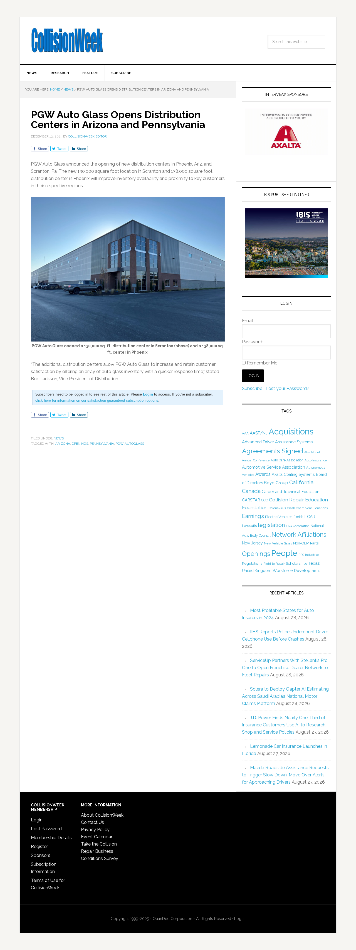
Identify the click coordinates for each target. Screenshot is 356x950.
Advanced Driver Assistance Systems (277, 441)
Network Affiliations (298, 534)
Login (37, 819)
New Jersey (252, 543)
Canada (251, 491)
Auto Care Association (287, 460)
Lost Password (46, 828)
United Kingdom (256, 570)
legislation (271, 525)
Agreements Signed (272, 451)
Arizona (62, 444)
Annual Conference (256, 460)
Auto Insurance (316, 460)
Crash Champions (299, 508)
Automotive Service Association (273, 467)
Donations (320, 508)
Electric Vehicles (278, 516)
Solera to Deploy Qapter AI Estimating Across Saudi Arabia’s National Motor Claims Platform (285, 696)
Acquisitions (291, 431)
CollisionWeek (67, 40)
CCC (264, 500)
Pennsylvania (102, 444)
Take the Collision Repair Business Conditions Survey (99, 851)
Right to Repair (274, 564)
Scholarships (296, 563)
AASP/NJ (259, 433)
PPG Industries (308, 554)
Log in (240, 918)
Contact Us (92, 822)
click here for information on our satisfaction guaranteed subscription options (96, 400)
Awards (263, 474)
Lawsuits (249, 525)
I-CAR (310, 516)
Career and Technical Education (290, 491)
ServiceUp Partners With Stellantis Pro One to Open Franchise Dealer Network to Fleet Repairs (285, 668)
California (301, 482)
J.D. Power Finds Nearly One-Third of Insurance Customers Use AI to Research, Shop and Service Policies (284, 725)
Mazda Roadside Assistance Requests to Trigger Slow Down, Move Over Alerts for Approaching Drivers (285, 775)
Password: (252, 341)
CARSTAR (251, 500)
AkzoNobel (312, 452)
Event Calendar (96, 836)
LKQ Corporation (298, 526)
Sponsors (40, 855)
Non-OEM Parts (305, 543)
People (284, 553)
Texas (314, 563)
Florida (298, 517)
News (59, 438)
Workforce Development (296, 570)
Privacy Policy (95, 829)
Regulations (252, 563)
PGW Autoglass (130, 444)
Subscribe (252, 388)
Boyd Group (276, 482)
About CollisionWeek (102, 815)
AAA (245, 433)
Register (39, 846)
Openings (80, 444)
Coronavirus (277, 508)
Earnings (253, 516)
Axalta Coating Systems (293, 474)
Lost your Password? (287, 388)
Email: (248, 320)
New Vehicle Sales (278, 543)
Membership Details (51, 837)
